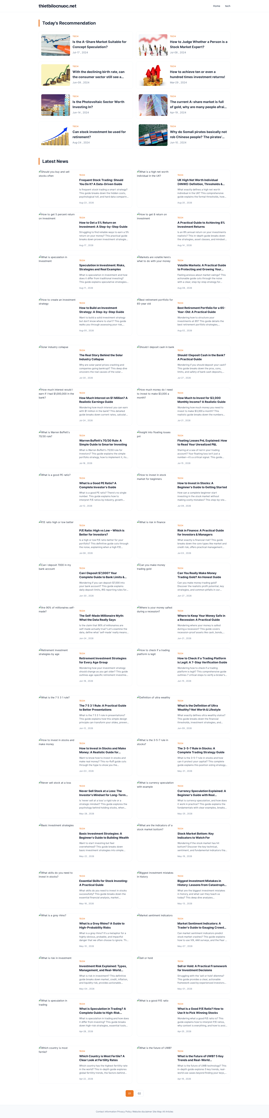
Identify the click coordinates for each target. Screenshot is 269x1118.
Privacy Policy (124, 1111)
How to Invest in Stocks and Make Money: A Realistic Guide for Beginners (102, 752)
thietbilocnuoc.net (57, 6)
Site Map (157, 1111)
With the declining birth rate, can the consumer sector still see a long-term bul (99, 77)
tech (227, 5)
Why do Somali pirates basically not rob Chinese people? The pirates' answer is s (198, 137)
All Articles (167, 1111)
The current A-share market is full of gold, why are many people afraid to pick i (198, 107)
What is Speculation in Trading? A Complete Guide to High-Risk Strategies (102, 1012)
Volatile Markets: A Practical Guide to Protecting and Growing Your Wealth (201, 269)
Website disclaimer (142, 1111)
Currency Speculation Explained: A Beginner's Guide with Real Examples (201, 795)
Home (216, 5)
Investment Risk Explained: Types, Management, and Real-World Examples (103, 970)
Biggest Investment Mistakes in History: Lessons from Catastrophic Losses (202, 885)
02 (139, 1093)
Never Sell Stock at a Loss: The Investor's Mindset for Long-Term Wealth (102, 795)
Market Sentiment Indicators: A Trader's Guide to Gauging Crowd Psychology (200, 927)
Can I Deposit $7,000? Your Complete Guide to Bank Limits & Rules (101, 577)
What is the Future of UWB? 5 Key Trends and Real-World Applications (200, 1060)
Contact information (106, 1111)
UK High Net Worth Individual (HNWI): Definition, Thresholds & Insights (199, 184)
